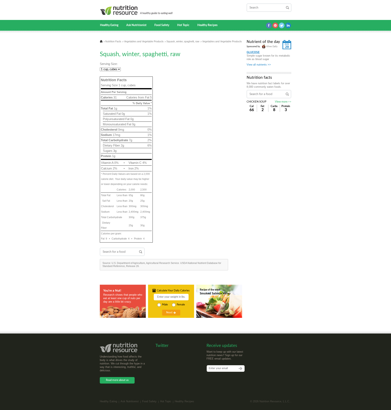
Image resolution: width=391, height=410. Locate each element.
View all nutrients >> (259, 64)
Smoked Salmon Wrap (215, 293)
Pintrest (275, 25)
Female (181, 304)
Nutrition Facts (113, 41)
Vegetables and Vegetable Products (144, 41)
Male (165, 304)
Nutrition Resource (119, 10)
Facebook (269, 25)
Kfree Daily (272, 46)
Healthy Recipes (207, 25)
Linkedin (288, 25)
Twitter (282, 25)
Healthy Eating (109, 25)
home (101, 41)
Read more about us (117, 380)
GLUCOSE (253, 52)
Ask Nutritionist (136, 25)
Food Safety (161, 25)
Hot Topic (183, 25)
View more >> (283, 102)
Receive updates (221, 345)
